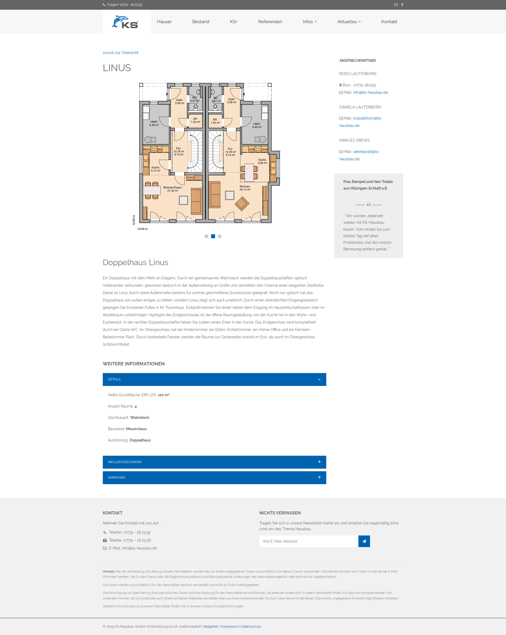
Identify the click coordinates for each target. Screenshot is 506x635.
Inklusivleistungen (125, 462)
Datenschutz (251, 626)
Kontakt (389, 21)
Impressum (230, 626)
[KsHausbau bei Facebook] (402, 5)
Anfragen (116, 477)
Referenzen (270, 21)
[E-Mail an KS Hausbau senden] (396, 5)
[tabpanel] (214, 157)
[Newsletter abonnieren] (364, 541)
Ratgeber (211, 626)
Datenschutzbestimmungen (222, 606)
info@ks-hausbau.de (370, 92)
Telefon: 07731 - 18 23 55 (129, 532)
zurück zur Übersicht (120, 53)
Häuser (164, 21)
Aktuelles (347, 21)
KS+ (233, 21)
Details (114, 379)
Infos (308, 21)
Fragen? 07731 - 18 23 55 (124, 5)
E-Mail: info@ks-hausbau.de (133, 548)
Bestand (201, 21)
